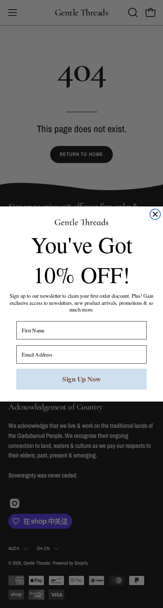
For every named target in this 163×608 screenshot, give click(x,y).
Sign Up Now (81, 379)
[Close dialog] (155, 214)
